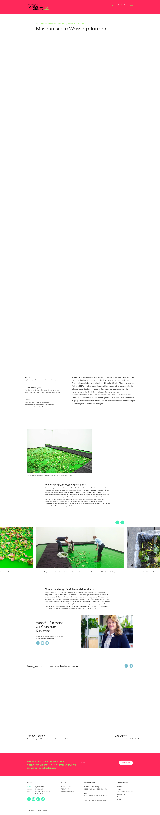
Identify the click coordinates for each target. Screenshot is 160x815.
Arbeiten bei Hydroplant (125, 792)
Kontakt (119, 786)
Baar (28, 792)
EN (119, 4)
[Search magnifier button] (111, 5)
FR (124, 4)
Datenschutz (31, 810)
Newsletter (120, 797)
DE (121, 4)
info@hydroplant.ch (67, 791)
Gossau (29, 789)
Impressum (46, 810)
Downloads (121, 794)
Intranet (119, 799)
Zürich (29, 786)
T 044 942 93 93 (66, 787)
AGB (39, 810)
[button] (117, 522)
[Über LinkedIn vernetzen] (47, 643)
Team (119, 789)
